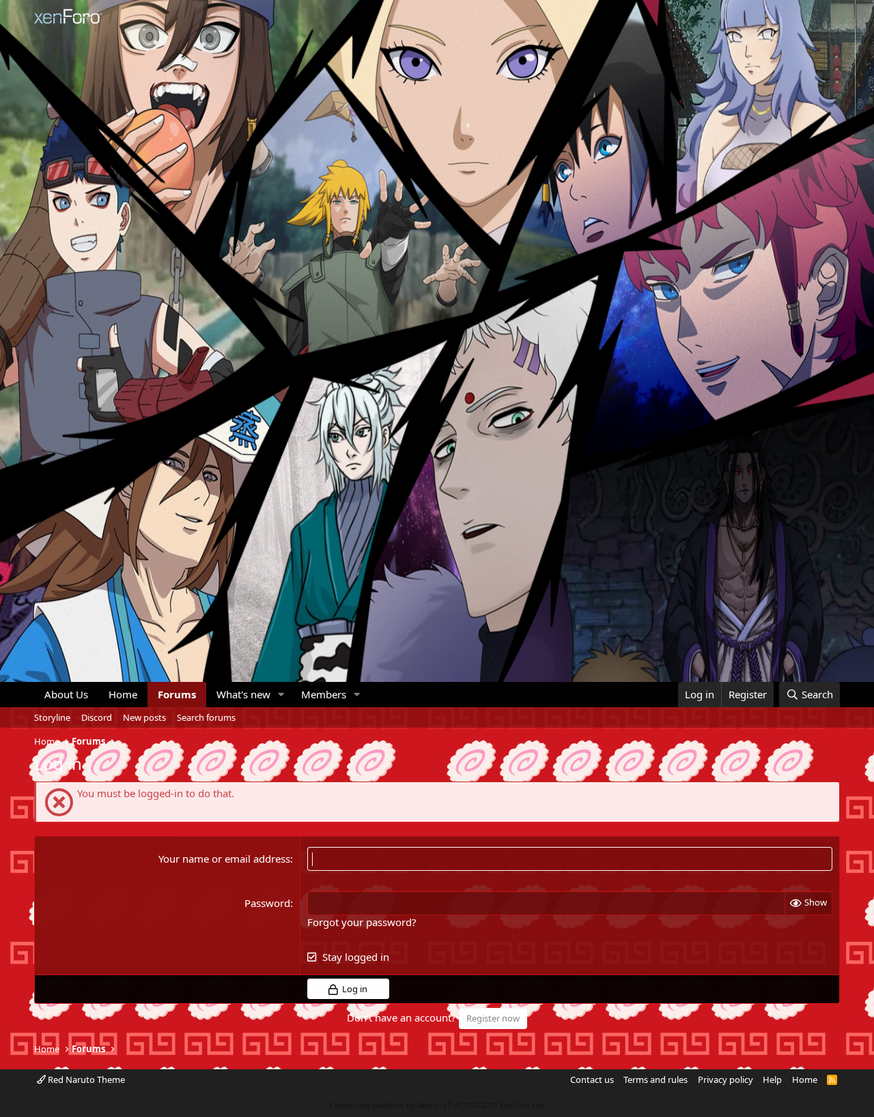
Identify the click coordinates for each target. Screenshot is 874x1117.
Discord (96, 717)
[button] (281, 694)
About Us (66, 694)
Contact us (592, 1079)
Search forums (206, 717)
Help (772, 1079)
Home (123, 694)
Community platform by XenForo (437, 1105)
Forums (177, 694)
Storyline (52, 717)
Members (323, 694)
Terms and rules (655, 1079)
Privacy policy (725, 1079)
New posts (144, 717)
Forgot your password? (362, 922)
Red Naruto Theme (85, 1079)
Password (267, 903)
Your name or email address (224, 858)
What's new (243, 694)
